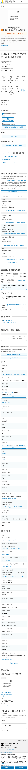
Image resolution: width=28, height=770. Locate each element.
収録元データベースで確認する (15, 33)
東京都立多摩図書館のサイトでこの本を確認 (14, 245)
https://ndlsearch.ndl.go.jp (9, 498)
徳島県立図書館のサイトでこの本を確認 (15, 259)
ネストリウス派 (6, 445)
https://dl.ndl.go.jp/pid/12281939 (11, 548)
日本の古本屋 (6, 320)
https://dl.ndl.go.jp (7, 660)
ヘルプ (5, 188)
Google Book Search (9, 322)
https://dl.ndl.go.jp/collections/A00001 (12, 577)
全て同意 (21, 767)
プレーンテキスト (7, 338)
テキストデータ (6, 560)
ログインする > (4, 48)
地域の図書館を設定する (13, 191)
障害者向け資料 (6, 554)
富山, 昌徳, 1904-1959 (7, 392)
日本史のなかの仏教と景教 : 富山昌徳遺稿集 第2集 (7, 694)
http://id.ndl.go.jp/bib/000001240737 (12, 507)
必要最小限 (7, 767)
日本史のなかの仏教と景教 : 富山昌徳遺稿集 (13, 374)
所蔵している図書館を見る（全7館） (14, 127)
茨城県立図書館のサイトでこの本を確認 (15, 222)
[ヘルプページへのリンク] (15, 28)
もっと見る (6, 706)
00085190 (11, 394)
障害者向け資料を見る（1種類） (14, 145)
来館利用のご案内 (21, 280)
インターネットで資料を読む (7, 750)
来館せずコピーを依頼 (8, 120)
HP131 (4, 460)
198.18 (4, 454)
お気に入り (4, 153)
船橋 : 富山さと (6, 403)
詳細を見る (23, 90)
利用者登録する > (5, 45)
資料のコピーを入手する (6, 752)
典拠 (13, 396)
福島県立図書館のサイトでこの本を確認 (15, 210)
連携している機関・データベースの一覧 (16, 180)
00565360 (22, 445)
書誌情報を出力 (7, 159)
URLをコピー (9, 153)
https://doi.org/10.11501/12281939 (11, 540)
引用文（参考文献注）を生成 (10, 156)
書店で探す (14, 136)
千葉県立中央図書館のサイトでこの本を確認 (14, 233)
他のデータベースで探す (9, 162)
